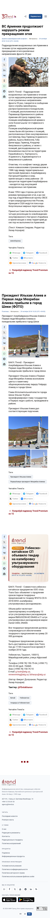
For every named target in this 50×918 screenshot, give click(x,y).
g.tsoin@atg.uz (22, 671)
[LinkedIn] (31, 889)
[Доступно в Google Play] (26, 899)
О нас (4, 829)
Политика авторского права (13, 873)
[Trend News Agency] (9, 782)
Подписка (6, 853)
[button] (4, 59)
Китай (12, 698)
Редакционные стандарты (12, 840)
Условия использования (11, 866)
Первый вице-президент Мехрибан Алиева (27, 482)
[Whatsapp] (4, 889)
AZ (25, 914)
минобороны (15, 241)
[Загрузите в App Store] (9, 899)
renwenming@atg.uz (18, 674)
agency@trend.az (8, 804)
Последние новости (9, 816)
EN (20, 914)
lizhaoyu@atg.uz (38, 674)
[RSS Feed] (36, 889)
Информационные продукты (13, 856)
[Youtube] (20, 889)
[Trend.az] (9, 16)
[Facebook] (9, 889)
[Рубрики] (45, 16)
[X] (15, 889)
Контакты (6, 836)
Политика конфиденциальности (15, 869)
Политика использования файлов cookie (18, 876)
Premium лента (8, 820)
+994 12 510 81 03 (8, 802)
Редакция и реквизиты (11, 833)
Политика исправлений (11, 843)
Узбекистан (24, 698)
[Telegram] (25, 889)
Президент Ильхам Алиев (20, 477)
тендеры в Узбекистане (20, 703)
